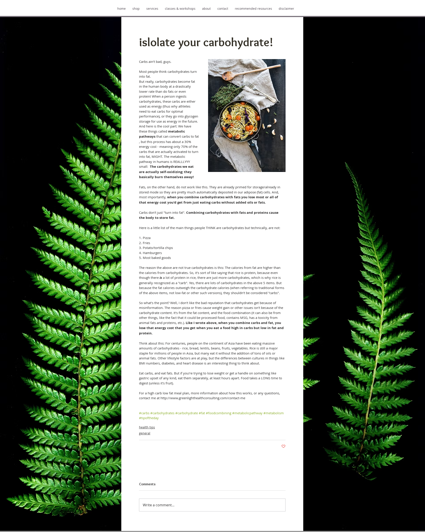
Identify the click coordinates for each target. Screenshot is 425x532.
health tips (147, 427)
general (144, 433)
